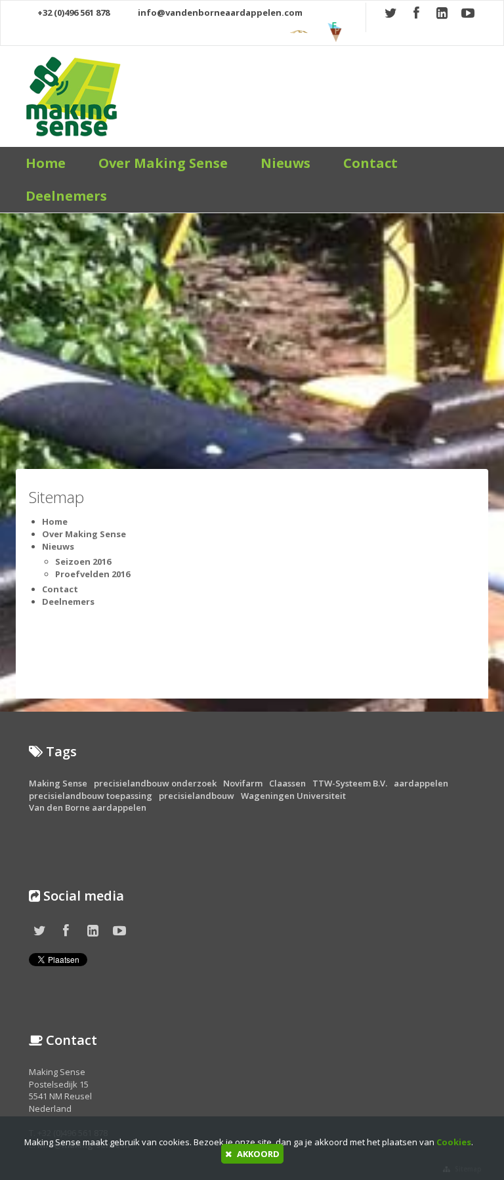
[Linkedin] (443, 14)
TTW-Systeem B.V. (349, 783)
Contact (370, 163)
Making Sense (58, 783)
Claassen (287, 783)
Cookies (453, 1142)
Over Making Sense (163, 163)
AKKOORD (257, 1154)
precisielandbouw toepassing (90, 796)
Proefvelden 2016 (92, 574)
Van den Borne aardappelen (87, 807)
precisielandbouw (196, 796)
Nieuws (285, 163)
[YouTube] (469, 14)
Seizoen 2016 (83, 561)
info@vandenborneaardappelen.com (219, 12)
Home (46, 163)
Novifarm (242, 783)
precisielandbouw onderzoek (155, 783)
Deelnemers (66, 196)
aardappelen (421, 783)
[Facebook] (418, 14)
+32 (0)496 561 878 (72, 12)
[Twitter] (392, 14)
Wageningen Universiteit (293, 796)
